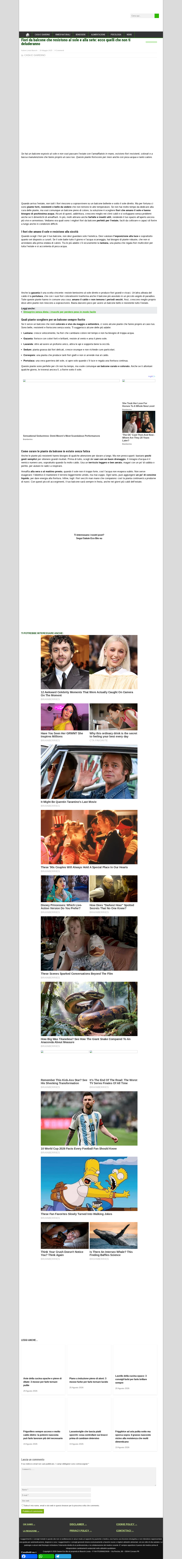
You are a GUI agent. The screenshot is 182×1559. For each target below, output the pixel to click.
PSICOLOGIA (116, 34)
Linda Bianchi (32, 50)
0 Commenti (59, 50)
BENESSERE (81, 34)
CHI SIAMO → (29, 1524)
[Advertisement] (89, 181)
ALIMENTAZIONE (98, 34)
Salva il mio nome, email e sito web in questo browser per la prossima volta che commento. (62, 1506)
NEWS (129, 34)
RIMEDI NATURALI (62, 34)
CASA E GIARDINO (42, 34)
